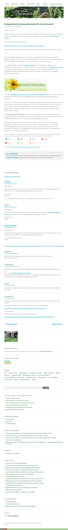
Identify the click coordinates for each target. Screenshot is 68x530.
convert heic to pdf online (12, 437)
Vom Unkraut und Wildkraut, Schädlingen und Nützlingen (20, 492)
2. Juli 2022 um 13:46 (9, 285)
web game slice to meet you (13, 433)
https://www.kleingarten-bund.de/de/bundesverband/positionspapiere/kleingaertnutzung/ (29, 317)
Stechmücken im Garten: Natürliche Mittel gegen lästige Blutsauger (23, 467)
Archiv (6, 516)
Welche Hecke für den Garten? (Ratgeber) (16, 463)
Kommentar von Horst (56, 67)
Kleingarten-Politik (17, 147)
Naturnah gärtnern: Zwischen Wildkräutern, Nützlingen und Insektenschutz (25, 472)
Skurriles (15, 379)
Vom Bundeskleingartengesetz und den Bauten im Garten (37, 433)
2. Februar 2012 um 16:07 (10, 206)
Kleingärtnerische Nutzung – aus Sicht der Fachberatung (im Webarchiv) (24, 46)
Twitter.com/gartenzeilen (12, 157)
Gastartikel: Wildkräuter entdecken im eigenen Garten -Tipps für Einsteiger (25, 483)
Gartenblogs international (12, 504)
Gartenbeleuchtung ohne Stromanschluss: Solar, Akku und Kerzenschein (24, 478)
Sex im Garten (8, 379)
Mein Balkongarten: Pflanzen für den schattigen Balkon (20, 474)
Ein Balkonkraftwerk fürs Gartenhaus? (15, 476)
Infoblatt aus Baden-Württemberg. (21, 273)
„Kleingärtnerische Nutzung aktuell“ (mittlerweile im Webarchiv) (28, 94)
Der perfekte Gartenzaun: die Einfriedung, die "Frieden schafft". (22, 465)
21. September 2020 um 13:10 (11, 253)
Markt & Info (30, 4)
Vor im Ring (9, 421)
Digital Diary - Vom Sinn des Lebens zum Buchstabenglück (21, 506)
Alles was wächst (13, 373)
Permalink (38, 147)
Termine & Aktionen (25, 379)
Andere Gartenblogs (11, 501)
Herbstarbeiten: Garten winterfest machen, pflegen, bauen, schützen (38, 437)
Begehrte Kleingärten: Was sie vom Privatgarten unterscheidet (21, 487)
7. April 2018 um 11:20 (9, 227)
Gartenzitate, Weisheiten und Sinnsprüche (16, 405)
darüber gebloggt (29, 65)
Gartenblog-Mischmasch (46, 351)
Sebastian (7, 182)
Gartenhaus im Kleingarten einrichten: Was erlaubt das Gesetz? (22, 470)
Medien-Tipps (20, 377)
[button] (10, 139)
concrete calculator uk (11, 435)
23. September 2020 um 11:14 (11, 266)
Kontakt (22, 4)
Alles (11, 147)
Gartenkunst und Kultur (36, 373)
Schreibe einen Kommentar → (13, 176)
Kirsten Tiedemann (10, 225)
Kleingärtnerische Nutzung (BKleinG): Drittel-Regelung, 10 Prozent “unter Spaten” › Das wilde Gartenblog (36, 246)
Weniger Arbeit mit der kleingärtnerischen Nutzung (19, 407)
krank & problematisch (44, 375)
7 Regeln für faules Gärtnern (13, 398)
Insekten (58, 373)
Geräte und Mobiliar (49, 373)
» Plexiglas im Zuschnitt (55, 4)
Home (7, 4)
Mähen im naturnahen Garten (13, 489)
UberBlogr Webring (11, 423)
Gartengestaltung (23, 373)
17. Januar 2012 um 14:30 (10, 183)
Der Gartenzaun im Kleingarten (14, 485)
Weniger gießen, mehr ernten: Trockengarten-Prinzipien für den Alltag (24, 481)
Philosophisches (42, 377)
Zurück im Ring (9, 419)
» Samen (45, 4)
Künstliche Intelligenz (9, 377)
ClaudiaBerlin (13, 153)
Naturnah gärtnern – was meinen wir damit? (17, 400)
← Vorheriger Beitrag (10, 324)
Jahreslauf (7, 375)
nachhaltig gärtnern (31, 377)
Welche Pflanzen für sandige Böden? (15, 409)
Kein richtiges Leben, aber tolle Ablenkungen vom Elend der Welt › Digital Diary (26, 442)
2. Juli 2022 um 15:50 (9, 298)
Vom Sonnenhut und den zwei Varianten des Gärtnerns (20, 403)
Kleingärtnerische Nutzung (28, 147)
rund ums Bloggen (53, 377)
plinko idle (8, 440)
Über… (38, 4)
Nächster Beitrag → (58, 324)
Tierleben (34, 379)
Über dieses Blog (17, 440)
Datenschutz (14, 4)
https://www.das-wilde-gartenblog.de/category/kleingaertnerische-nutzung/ (25, 308)
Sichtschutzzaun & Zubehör (13, 453)
